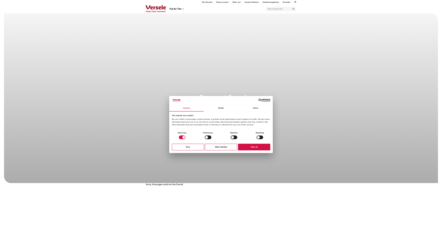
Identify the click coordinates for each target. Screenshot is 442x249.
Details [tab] (221, 108)
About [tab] (255, 108)
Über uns (237, 2)
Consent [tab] (186, 108)
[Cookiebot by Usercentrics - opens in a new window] (260, 100)
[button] (295, 2)
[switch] (208, 137)
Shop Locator (222, 2)
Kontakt (286, 2)
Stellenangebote (271, 2)
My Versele (207, 2)
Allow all (254, 147)
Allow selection (221, 147)
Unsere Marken (251, 2)
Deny (188, 147)
